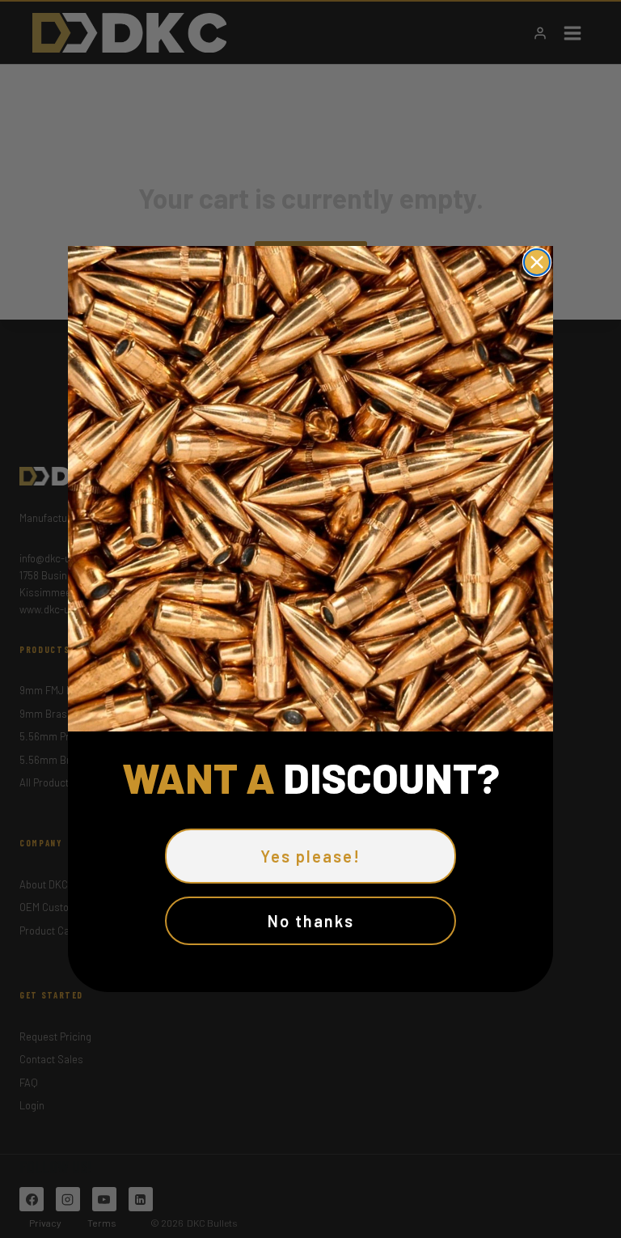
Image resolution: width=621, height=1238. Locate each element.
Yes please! (310, 856)
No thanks (311, 921)
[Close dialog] (537, 262)
